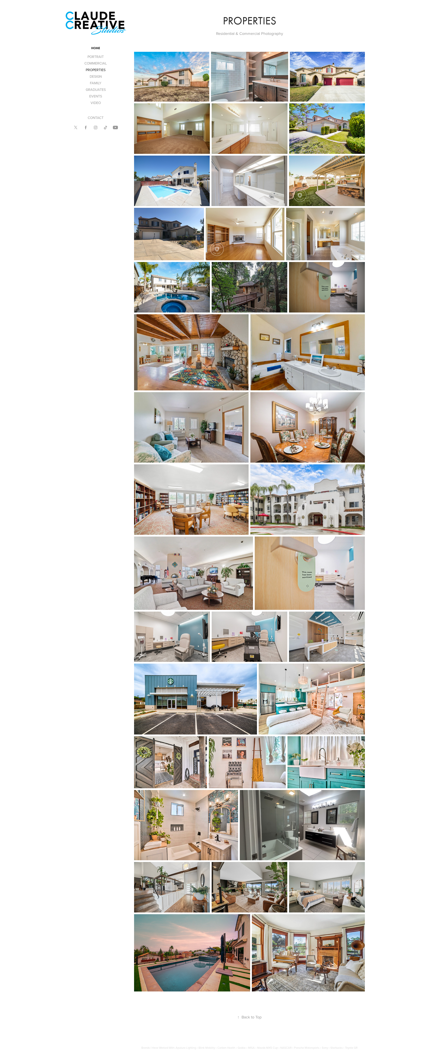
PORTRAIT (95, 56)
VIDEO (96, 102)
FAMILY (95, 83)
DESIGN (96, 76)
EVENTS (95, 96)
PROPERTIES (96, 69)
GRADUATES (96, 89)
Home (95, 48)
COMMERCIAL (95, 63)
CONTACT (96, 117)
